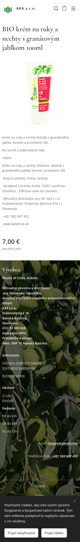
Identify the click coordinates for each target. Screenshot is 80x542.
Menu (73, 8)
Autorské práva (13, 375)
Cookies (40, 486)
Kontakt (8, 400)
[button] (55, 8)
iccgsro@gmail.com (63, 443)
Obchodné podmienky (18, 368)
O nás (6, 395)
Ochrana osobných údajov (21, 363)
